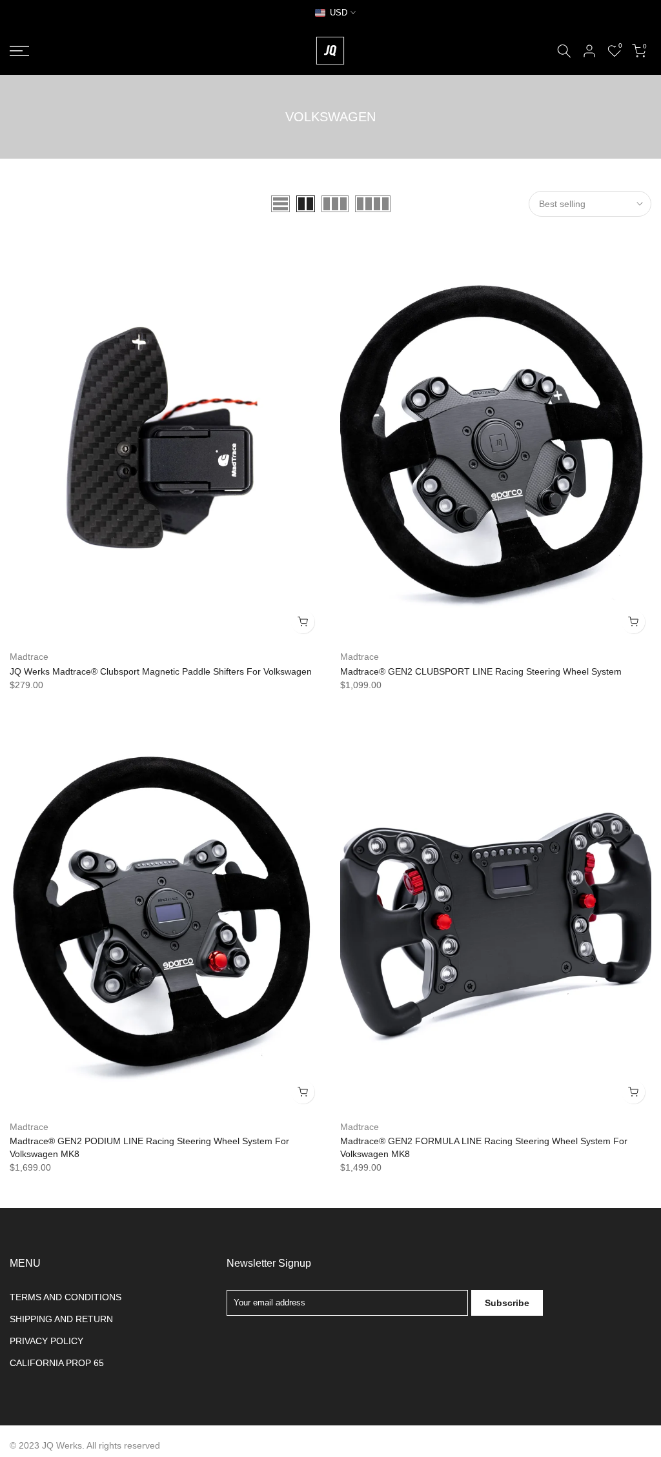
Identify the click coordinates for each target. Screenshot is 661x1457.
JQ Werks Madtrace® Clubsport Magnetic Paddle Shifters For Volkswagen (161, 671)
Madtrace (29, 656)
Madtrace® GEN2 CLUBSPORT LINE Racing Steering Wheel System (481, 671)
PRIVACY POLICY (46, 1341)
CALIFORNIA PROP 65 (57, 1363)
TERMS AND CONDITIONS (65, 1297)
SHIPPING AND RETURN (61, 1319)
